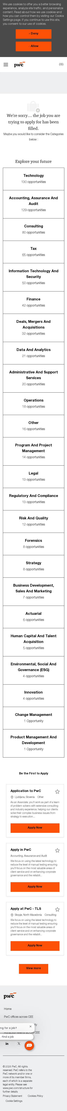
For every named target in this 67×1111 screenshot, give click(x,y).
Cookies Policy (35, 1096)
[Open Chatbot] (29, 1045)
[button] (33, 969)
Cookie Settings (14, 1101)
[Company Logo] (21, 64)
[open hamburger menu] (6, 64)
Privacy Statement (12, 1096)
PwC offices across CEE (18, 1017)
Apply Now (43, 827)
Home (7, 1009)
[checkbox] (57, 791)
